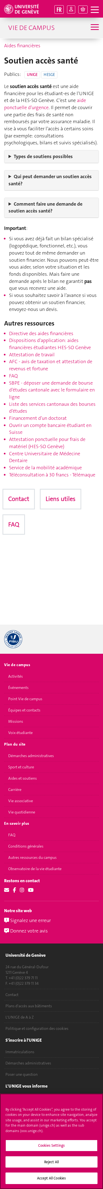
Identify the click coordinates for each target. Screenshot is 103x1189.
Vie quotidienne (21, 812)
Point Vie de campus (25, 698)
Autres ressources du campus (32, 857)
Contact (18, 499)
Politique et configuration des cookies (36, 1028)
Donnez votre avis (28, 931)
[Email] (6, 890)
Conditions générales (25, 846)
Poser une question (21, 1074)
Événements (18, 687)
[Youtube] (31, 890)
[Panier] (83, 9)
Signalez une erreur (30, 920)
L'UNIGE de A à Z (19, 1017)
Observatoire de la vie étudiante (35, 868)
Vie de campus (31, 27)
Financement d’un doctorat (38, 418)
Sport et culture (21, 767)
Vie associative (20, 800)
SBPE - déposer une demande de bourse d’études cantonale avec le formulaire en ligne (52, 390)
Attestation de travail (32, 354)
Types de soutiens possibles (43, 156)
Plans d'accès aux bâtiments (28, 1005)
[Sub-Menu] (94, 28)
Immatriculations (19, 1051)
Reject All (51, 1162)
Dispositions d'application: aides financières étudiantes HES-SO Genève (50, 344)
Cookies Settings (51, 1145)
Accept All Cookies (51, 1178)
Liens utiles (61, 499)
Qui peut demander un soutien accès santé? (50, 180)
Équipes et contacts (24, 710)
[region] (51, 1141)
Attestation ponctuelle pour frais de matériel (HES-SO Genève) (47, 443)
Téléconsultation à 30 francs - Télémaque (52, 474)
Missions (15, 721)
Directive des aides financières (41, 333)
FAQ (13, 376)
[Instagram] (22, 890)
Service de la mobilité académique (45, 467)
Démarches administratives (31, 755)
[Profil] (71, 9)
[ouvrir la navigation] (95, 10)
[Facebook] (14, 890)
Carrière (14, 789)
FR (59, 9)
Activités (15, 676)
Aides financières (22, 45)
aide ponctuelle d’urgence (45, 104)
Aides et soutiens (22, 778)
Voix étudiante (20, 732)
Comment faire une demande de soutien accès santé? (45, 207)
